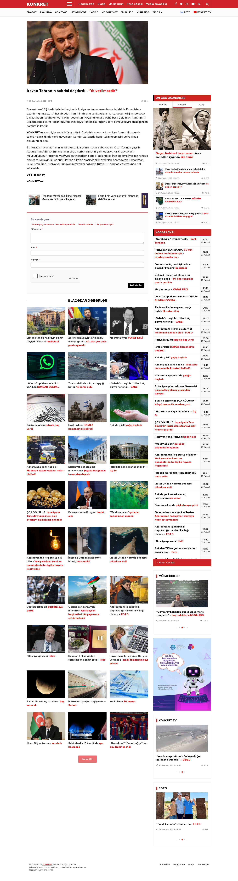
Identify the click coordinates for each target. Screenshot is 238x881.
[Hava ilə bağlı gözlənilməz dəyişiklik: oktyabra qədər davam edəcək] (159, 171)
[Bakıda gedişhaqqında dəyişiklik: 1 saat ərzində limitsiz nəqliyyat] (159, 216)
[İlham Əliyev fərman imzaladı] (46, 726)
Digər (156, 12)
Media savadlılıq (156, 4)
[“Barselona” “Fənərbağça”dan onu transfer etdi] (129, 726)
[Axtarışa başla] (207, 4)
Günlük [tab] (162, 104)
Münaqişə (143, 12)
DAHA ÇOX (87, 759)
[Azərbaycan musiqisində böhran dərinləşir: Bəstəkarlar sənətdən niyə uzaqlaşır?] (182, 593)
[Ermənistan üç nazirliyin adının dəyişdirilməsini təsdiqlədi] (46, 321)
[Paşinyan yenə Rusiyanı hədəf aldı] (87, 495)
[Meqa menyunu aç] (69, 4)
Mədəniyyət (110, 12)
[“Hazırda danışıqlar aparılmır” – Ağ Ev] (129, 450)
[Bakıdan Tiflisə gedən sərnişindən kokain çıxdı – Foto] (87, 639)
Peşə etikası (135, 4)
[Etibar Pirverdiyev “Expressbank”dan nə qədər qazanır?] (159, 186)
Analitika (46, 12)
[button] (204, 592)
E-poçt (34, 260)
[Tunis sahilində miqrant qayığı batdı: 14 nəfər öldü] (87, 366)
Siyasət (32, 12)
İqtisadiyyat (78, 12)
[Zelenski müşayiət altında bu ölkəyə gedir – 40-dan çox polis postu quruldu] (87, 321)
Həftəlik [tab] (182, 104)
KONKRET (47, 865)
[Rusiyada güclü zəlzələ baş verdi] (46, 408)
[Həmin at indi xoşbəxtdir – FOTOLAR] (182, 805)
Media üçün (116, 4)
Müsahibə (127, 12)
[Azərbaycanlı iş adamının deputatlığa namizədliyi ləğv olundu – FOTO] (129, 590)
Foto (187, 12)
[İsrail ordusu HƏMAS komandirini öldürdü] (87, 408)
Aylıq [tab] (201, 104)
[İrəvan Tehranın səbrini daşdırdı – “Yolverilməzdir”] (87, 52)
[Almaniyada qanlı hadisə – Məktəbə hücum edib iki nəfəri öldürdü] (46, 450)
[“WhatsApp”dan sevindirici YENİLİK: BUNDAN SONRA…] (46, 366)
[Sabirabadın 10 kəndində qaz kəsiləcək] (87, 726)
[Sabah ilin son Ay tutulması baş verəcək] (46, 684)
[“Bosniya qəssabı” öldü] (46, 639)
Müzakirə (36, 229)
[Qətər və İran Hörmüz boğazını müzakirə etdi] (129, 541)
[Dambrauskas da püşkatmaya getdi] (46, 590)
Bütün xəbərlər (167, 562)
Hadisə (94, 12)
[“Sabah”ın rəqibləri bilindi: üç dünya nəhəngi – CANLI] (129, 366)
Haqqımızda (86, 4)
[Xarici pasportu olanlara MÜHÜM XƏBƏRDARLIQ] (159, 201)
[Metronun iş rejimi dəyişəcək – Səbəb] (87, 684)
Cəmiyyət (61, 12)
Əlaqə (101, 4)
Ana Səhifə (164, 865)
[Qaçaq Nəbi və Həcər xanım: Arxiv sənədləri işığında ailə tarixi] (182, 129)
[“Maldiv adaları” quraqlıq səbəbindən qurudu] (129, 495)
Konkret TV (204, 12)
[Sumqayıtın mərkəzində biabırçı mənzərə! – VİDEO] (182, 738)
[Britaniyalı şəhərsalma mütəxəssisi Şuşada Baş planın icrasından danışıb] (87, 450)
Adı (33, 248)
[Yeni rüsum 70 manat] (129, 684)
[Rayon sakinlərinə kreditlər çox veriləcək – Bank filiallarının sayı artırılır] (129, 639)
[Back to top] (229, 872)
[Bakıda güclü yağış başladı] (129, 408)
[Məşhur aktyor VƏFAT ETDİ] (129, 321)
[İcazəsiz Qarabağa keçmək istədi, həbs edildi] (87, 541)
